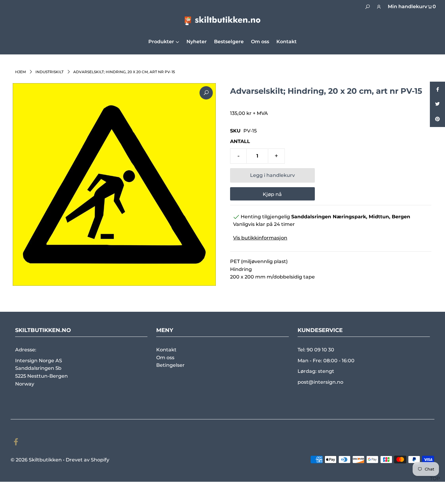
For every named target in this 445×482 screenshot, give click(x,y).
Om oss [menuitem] (260, 41)
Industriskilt (49, 72)
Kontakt (166, 350)
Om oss (165, 357)
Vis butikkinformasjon (260, 238)
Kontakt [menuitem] (286, 41)
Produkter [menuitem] (161, 41)
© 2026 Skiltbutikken (36, 460)
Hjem (20, 72)
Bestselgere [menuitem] (229, 41)
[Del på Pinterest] (437, 119)
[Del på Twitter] (437, 104)
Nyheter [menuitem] (196, 41)
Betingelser (170, 365)
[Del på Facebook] (437, 89)
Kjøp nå (272, 194)
